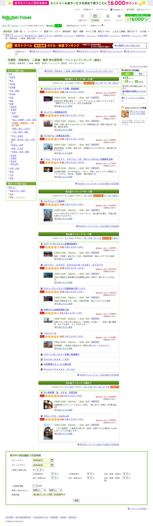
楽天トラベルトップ (14, 36)
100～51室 (99, 83)
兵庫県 (13, 158)
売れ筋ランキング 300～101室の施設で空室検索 (98, 184)
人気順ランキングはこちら (128, 45)
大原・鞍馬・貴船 (20, 132)
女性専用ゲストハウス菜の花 (57, 364)
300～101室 (88, 196)
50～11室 (107, 83)
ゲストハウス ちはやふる (56, 416)
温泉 (11, 194)
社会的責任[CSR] (40, 517)
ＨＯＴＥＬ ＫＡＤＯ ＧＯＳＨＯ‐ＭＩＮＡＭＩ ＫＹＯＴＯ (73, 265)
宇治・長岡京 (17, 136)
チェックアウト (18, 465)
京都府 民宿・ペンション (109, 36)
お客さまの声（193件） (75, 162)
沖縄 (11, 178)
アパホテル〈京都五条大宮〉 (57, 136)
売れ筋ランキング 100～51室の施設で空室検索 (98, 226)
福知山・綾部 (17, 145)
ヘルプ (77, 10)
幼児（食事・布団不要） (112, 479)
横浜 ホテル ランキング (88, 51)
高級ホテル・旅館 (17, 191)
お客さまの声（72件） (73, 313)
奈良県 (13, 161)
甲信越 (12, 94)
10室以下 (115, 83)
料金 (20, 490)
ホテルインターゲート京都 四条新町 (61, 88)
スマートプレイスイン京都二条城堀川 (61, 354)
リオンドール (50, 333)
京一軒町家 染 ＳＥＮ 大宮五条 (60, 392)
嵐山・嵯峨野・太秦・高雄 (24, 120)
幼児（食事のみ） (40, 478)
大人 (34, 470)
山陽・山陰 (14, 168)
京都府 (13, 110)
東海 (11, 101)
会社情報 (9, 517)
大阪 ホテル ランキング (136, 51)
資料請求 (72, 517)
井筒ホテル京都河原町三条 (56, 310)
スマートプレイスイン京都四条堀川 (60, 244)
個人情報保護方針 (23, 517)
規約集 (63, 517)
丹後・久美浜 (17, 148)
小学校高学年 (38, 474)
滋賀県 (13, 107)
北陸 (11, 97)
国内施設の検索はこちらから (134, 92)
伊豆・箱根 (14, 91)
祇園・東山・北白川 (21, 129)
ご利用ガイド (88, 10)
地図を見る (95, 97)
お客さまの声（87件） (74, 419)
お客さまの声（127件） (75, 115)
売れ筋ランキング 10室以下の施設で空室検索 (99, 444)
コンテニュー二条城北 (54, 201)
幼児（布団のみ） (75, 478)
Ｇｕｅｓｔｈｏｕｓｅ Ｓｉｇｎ (59, 369)
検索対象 (15, 495)
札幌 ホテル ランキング (41, 51)
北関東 (12, 84)
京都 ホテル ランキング (112, 51)
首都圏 (12, 87)
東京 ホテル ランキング (65, 51)
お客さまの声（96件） (74, 336)
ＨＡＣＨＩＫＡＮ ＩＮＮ (56, 359)
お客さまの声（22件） (74, 292)
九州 (11, 175)
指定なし (12, 187)
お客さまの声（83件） (73, 396)
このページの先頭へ (138, 508)
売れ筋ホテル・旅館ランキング (38, 36)
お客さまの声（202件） (75, 268)
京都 (14, 113)
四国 (11, 172)
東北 (11, 81)
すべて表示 (69, 83)
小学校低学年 (73, 474)
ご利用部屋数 (17, 486)
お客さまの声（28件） (74, 247)
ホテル (131, 78)
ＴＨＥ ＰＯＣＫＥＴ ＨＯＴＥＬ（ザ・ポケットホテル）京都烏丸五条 (78, 159)
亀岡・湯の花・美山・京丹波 (23, 140)
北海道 (12, 77)
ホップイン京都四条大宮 (55, 112)
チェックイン (17, 460)
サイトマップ (101, 10)
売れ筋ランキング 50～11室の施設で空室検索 (99, 375)
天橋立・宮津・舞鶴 (20, 152)
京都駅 (16, 116)
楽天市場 (130, 10)
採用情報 (54, 517)
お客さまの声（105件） (75, 139)
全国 (10, 74)
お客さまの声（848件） (75, 92)
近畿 (11, 104)
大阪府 (13, 155)
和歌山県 (14, 164)
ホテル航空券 (136, 82)
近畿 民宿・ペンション (86, 36)
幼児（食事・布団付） (113, 474)
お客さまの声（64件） (74, 204)
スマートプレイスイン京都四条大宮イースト (65, 288)
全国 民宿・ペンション (64, 36)
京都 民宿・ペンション (131, 36)
